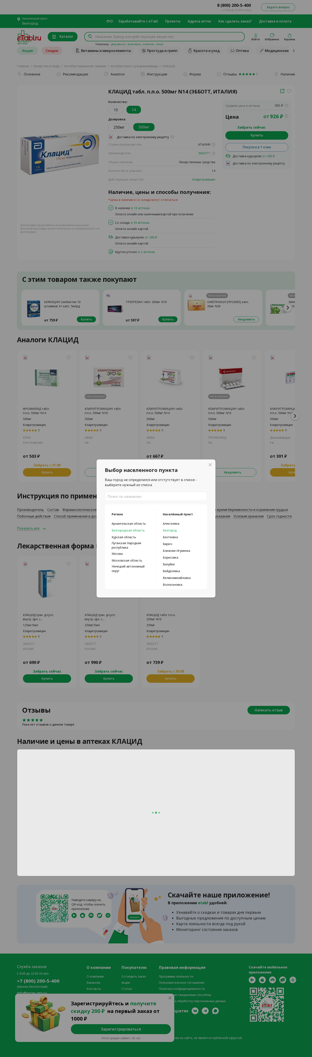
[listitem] (130, 523)
